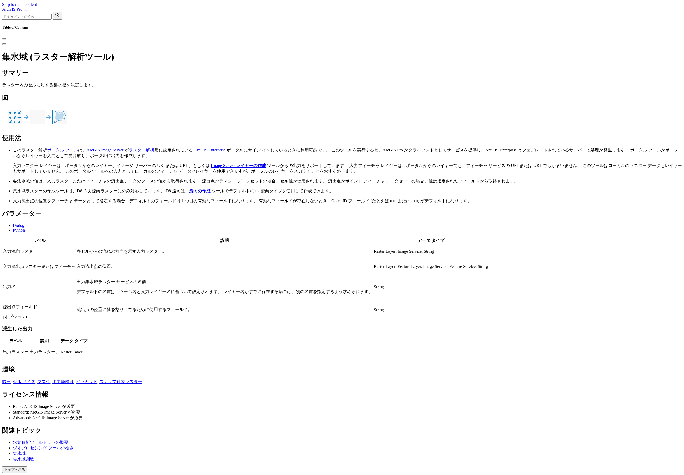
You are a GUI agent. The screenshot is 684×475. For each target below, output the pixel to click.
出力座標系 (63, 381)
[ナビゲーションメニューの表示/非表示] (26, 10)
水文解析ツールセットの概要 (40, 442)
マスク (43, 381)
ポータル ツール (62, 150)
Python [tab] (19, 230)
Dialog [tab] (18, 225)
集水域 (19, 453)
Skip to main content (19, 4)
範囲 (6, 381)
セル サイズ (24, 381)
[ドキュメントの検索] (57, 16)
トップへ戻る (14, 470)
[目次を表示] (4, 44)
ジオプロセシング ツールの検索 (43, 448)
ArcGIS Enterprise (210, 150)
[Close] (4, 39)
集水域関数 (23, 459)
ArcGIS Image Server (105, 150)
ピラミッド (86, 381)
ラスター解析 (141, 150)
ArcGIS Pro (13, 9)
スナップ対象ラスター (120, 381)
